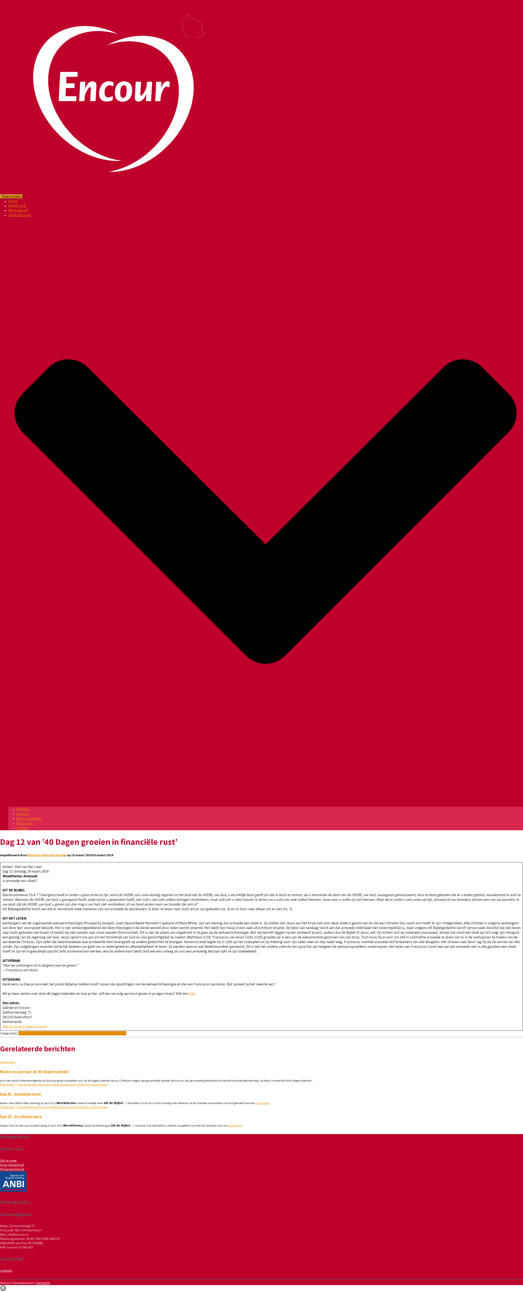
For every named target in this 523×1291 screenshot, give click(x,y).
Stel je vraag (8, 1160)
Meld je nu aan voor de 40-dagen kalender (34, 1071)
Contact (22, 828)
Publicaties (24, 823)
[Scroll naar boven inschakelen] (3, 1288)
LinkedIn (6, 1271)
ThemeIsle (42, 1283)
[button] (265, 804)
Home (12, 201)
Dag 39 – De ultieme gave (21, 1116)
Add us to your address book (24, 1026)
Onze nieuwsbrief (12, 1165)
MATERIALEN (18, 210)
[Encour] (114, 192)
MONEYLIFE (17, 205)
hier (192, 993)
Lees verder (263, 1103)
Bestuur (22, 813)
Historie (22, 809)
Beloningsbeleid (29, 818)
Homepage (7, 1062)
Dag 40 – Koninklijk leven (20, 1094)
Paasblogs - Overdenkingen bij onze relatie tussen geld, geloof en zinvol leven (72, 1033)
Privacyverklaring (12, 1169)
